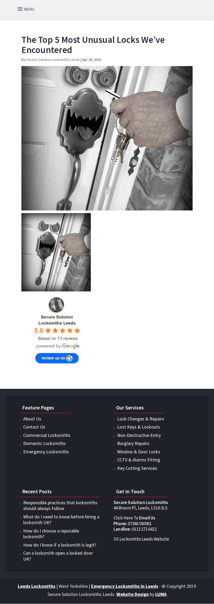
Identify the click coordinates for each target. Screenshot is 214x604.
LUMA (161, 594)
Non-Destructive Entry (139, 435)
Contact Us (34, 427)
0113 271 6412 (135, 529)
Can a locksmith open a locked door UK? (58, 556)
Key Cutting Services (137, 468)
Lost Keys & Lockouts (138, 427)
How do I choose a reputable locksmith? (51, 534)
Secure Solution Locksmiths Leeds (53, 59)
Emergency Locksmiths (46, 452)
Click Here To (134, 518)
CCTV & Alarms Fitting (138, 460)
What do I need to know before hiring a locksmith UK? (61, 520)
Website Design (132, 594)
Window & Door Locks (138, 452)
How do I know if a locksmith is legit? (59, 545)
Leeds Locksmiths (36, 586)
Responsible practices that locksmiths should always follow (60, 506)
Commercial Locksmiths (46, 435)
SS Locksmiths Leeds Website (141, 539)
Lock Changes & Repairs (140, 419)
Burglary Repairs (133, 443)
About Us (32, 419)
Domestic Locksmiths (44, 443)
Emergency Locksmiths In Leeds (124, 586)
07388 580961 (133, 523)
